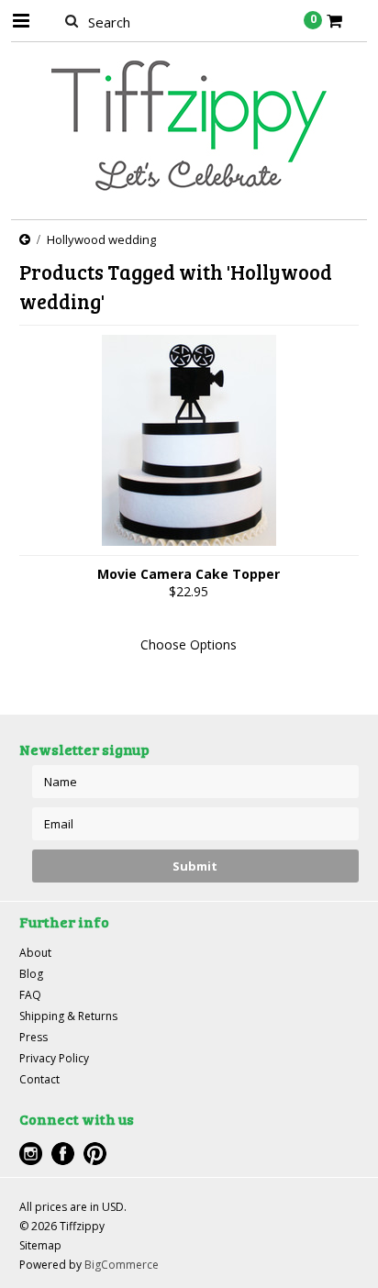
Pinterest (94, 1153)
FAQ (30, 995)
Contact (39, 1079)
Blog (31, 974)
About (35, 952)
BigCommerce (121, 1264)
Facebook (62, 1153)
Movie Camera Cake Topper (188, 574)
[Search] (72, 20)
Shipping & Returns (68, 1016)
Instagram (30, 1153)
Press (33, 1037)
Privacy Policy (54, 1058)
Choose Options (188, 644)
